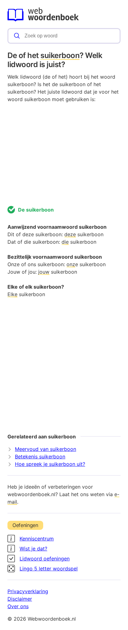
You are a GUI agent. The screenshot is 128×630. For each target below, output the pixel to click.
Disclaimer (19, 599)
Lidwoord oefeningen (45, 558)
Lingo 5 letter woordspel (49, 568)
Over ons (18, 606)
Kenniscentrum (37, 538)
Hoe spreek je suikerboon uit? (50, 464)
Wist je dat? (33, 548)
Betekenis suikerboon (40, 456)
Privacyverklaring (27, 591)
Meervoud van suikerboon (45, 449)
